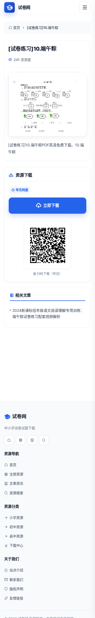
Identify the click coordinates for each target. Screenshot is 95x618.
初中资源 (16, 527)
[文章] (32, 440)
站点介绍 (16, 570)
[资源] (20, 440)
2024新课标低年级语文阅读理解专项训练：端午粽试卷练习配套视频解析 (48, 313)
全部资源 (16, 474)
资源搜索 (16, 493)
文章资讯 (16, 483)
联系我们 (16, 579)
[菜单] (85, 7)
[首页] (9, 440)
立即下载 (51, 205)
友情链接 (16, 598)
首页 (16, 27)
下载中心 (16, 545)
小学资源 (16, 517)
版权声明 (16, 589)
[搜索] (44, 440)
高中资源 (16, 536)
